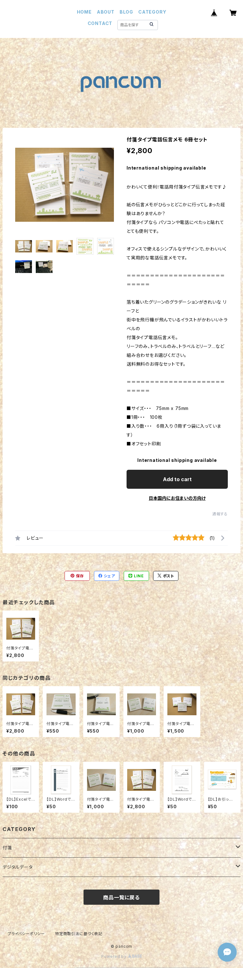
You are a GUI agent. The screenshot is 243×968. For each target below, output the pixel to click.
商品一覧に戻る (121, 897)
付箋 (7, 847)
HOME (84, 12)
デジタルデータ (18, 867)
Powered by (114, 956)
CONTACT (100, 23)
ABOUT (106, 12)
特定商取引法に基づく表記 (79, 933)
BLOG (126, 12)
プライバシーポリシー (26, 933)
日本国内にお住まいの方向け (177, 498)
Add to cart (177, 479)
